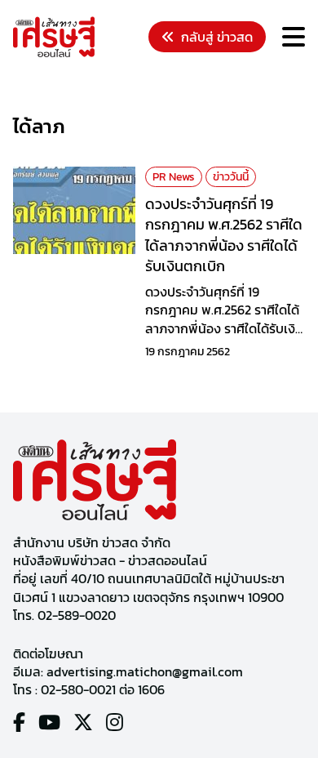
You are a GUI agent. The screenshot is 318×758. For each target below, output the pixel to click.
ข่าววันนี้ (231, 176)
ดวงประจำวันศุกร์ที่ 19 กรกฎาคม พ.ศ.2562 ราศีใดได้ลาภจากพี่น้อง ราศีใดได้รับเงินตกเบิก (224, 235)
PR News (173, 176)
